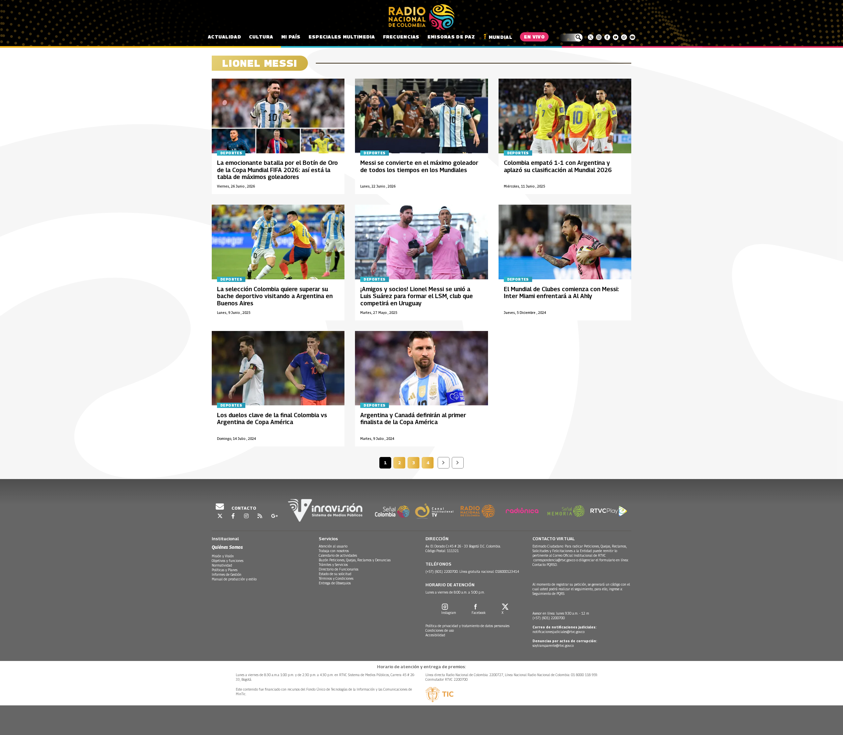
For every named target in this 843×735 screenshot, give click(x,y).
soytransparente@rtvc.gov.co (553, 645)
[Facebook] (607, 37)
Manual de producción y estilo (234, 579)
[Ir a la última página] (458, 463)
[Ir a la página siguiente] (443, 463)
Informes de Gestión (226, 574)
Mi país (291, 36)
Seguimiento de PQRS (548, 594)
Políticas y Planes (224, 570)
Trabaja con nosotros (334, 551)
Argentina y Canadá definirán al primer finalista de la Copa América (413, 419)
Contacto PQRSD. (545, 565)
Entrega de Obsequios (335, 583)
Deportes (231, 153)
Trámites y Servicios (333, 565)
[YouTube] (615, 37)
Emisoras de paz (451, 36)
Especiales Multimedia (342, 36)
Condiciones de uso (439, 630)
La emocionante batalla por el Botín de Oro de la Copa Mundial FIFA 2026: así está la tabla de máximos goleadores (277, 169)
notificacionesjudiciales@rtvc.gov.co (558, 632)
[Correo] (632, 37)
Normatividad (222, 565)
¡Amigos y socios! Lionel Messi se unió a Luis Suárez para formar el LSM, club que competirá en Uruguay (416, 296)
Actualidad (224, 36)
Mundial (500, 37)
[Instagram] (599, 37)
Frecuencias (401, 36)
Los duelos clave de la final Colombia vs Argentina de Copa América (272, 419)
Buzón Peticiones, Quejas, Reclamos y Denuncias (355, 560)
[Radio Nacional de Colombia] (421, 17)
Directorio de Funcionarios (338, 569)
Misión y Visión (223, 556)
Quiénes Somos (227, 547)
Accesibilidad (435, 635)
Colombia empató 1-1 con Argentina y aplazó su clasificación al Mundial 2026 (558, 166)
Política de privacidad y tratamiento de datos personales (467, 626)
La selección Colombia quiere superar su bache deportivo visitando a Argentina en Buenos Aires (275, 296)
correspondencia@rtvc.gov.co (554, 560)
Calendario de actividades (338, 555)
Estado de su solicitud (335, 574)
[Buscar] (571, 37)
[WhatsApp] (624, 37)
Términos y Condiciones (336, 578)
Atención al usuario (333, 546)
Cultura (261, 36)
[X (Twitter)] (590, 37)
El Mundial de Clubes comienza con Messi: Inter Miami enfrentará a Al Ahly (561, 293)
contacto (243, 508)
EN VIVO (534, 36)
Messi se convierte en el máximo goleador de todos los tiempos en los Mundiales (419, 166)
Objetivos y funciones (227, 561)
